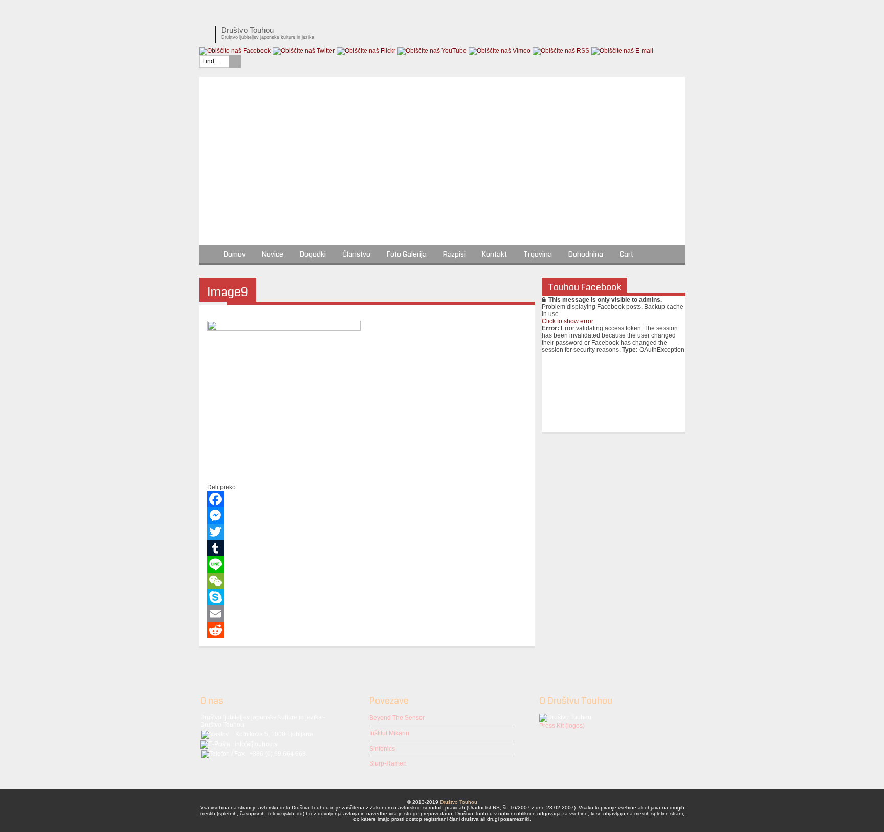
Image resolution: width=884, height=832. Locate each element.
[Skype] (366, 597)
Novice (272, 254)
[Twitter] (366, 532)
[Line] (366, 564)
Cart (626, 254)
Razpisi (454, 254)
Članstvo (356, 254)
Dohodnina (585, 254)
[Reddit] (366, 630)
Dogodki (313, 254)
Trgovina (537, 254)
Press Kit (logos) (562, 725)
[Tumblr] (366, 548)
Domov (235, 254)
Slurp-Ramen (388, 763)
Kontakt (494, 254)
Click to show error (567, 321)
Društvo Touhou (458, 802)
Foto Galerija (407, 254)
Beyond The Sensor (397, 718)
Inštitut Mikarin (389, 733)
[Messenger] (366, 515)
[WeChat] (366, 581)
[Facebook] (366, 499)
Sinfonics (382, 748)
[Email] (366, 613)
